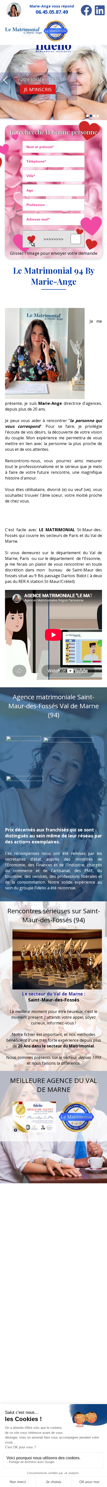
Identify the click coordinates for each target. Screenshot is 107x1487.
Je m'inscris (38, 89)
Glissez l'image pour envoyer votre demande (53, 253)
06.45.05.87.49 (52, 11)
